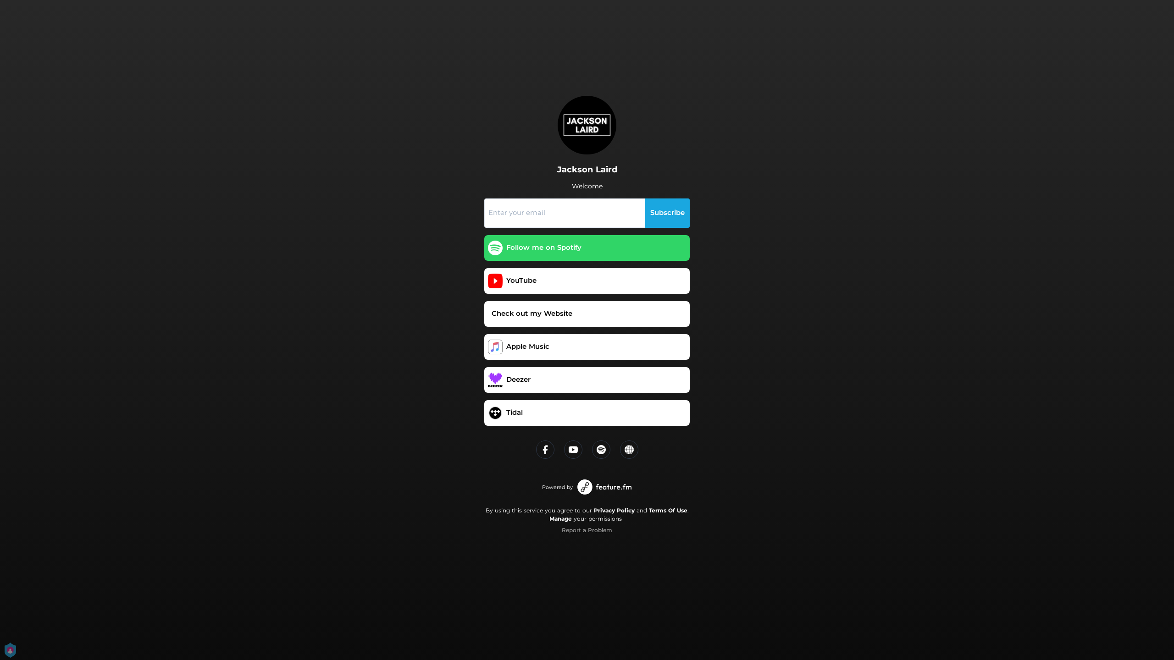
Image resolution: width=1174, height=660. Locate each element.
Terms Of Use (668, 510)
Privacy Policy (614, 510)
